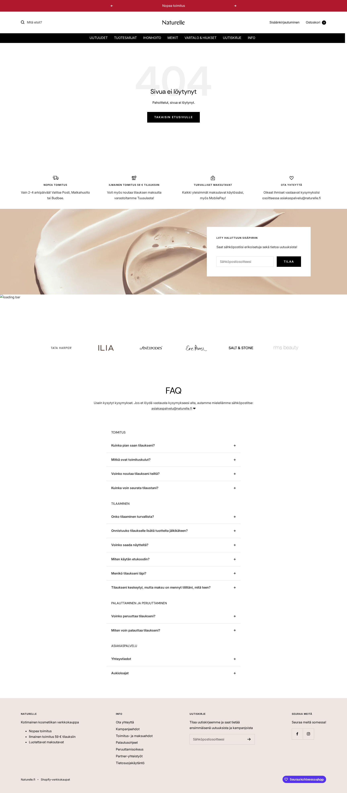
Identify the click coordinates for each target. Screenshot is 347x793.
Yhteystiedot (121, 659)
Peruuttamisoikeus (129, 749)
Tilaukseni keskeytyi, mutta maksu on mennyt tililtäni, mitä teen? (161, 587)
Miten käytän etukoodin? (130, 559)
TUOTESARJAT (125, 38)
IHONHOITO (152, 38)
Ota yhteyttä (125, 722)
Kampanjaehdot (128, 729)
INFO (251, 38)
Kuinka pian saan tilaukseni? (133, 445)
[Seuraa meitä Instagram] (308, 733)
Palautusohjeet (127, 742)
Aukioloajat (120, 673)
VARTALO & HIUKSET (200, 38)
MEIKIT (172, 38)
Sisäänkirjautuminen (284, 22)
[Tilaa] (249, 739)
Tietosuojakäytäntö (130, 763)
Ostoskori (315, 22)
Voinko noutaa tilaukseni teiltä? (135, 474)
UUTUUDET (99, 38)
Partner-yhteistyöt (129, 756)
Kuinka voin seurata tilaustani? (134, 488)
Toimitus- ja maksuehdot (134, 736)
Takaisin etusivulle (173, 117)
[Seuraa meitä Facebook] (297, 733)
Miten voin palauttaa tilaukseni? (135, 630)
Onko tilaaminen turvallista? (132, 517)
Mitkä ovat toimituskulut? (131, 460)
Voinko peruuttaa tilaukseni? (133, 616)
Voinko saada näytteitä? (129, 545)
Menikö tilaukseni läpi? (128, 573)
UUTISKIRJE (232, 38)
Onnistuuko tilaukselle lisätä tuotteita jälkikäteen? (149, 531)
